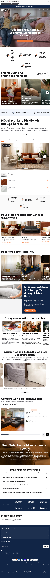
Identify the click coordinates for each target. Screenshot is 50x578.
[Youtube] (17, 553)
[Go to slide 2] (25, 168)
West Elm (8, 140)
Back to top (45, 564)
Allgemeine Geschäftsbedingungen (8, 564)
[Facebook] (9, 553)
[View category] (18, 279)
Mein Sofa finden (25, 135)
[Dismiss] (49, 1)
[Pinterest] (6, 553)
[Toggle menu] (48, 10)
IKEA (2, 140)
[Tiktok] (13, 553)
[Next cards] (46, 331)
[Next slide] (47, 377)
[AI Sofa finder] (39, 10)
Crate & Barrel (25, 140)
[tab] (22, 392)
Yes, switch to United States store (10, 3)
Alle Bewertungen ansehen (9, 404)
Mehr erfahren (25, 242)
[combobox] (25, 41)
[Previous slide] (2, 377)
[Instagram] (2, 553)
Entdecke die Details (6, 242)
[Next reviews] (47, 434)
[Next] (47, 92)
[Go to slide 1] (23, 168)
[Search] (41, 10)
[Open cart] (44, 10)
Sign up (46, 546)
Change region (22, 3)
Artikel (33, 140)
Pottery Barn (16, 140)
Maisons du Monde (42, 140)
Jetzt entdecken (46, 241)
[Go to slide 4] (27, 168)
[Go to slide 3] (26, 168)
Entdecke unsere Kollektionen (41, 74)
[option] (25, 377)
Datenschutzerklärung (29, 564)
